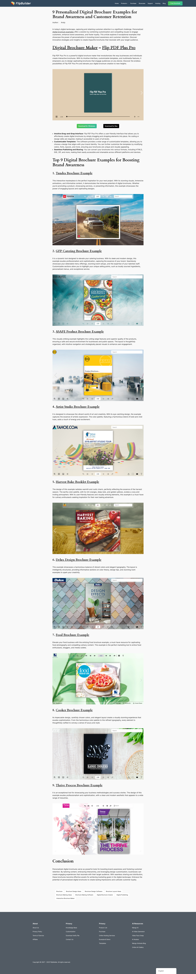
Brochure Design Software (93, 891)
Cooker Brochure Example (74, 710)
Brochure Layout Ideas (113, 891)
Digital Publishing (122, 895)
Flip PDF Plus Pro (118, 48)
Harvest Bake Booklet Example (77, 482)
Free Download (175, 3)
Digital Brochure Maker (75, 48)
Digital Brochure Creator (105, 895)
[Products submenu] (127, 3)
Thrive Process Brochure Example (79, 785)
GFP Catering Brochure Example (79, 251)
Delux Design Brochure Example (78, 560)
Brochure (59, 891)
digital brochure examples (63, 32)
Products (124, 3)
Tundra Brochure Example (74, 173)
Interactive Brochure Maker (65, 898)
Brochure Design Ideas (73, 891)
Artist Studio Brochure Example (78, 407)
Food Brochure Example (72, 635)
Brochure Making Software (84, 895)
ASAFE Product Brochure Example (80, 332)
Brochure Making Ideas (64, 895)
